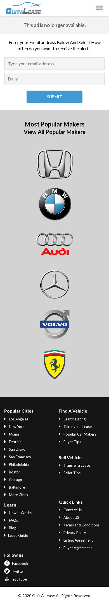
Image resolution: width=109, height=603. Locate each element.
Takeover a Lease (77, 426)
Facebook (19, 563)
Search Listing (74, 419)
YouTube (19, 579)
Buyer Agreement (77, 548)
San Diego (16, 449)
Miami (13, 434)
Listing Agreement (78, 540)
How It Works (20, 512)
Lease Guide (18, 535)
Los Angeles (18, 419)
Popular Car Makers (79, 434)
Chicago (15, 479)
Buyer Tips (72, 441)
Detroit (14, 441)
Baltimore (16, 487)
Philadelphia (18, 464)
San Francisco (19, 457)
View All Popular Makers (54, 131)
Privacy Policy (74, 532)
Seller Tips (71, 473)
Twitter (17, 571)
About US (71, 517)
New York (16, 426)
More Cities (18, 494)
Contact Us (72, 510)
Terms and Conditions (81, 525)
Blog (12, 528)
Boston (14, 472)
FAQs (13, 520)
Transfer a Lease (76, 465)
